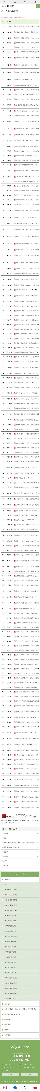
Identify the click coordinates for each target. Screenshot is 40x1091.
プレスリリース (9, 884)
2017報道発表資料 (10, 936)
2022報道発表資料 (10, 910)
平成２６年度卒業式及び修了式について (27, 726)
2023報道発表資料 (10, 905)
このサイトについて (27, 1064)
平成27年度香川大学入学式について (26, 759)
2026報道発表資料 (10, 890)
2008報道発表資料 (10, 983)
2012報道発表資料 (10, 962)
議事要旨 (5, 856)
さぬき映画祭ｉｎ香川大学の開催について (28, 382)
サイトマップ (7, 1064)
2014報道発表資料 (10, 952)
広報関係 (5, 833)
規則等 (4, 861)
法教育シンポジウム (21, 520)
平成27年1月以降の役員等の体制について (27, 545)
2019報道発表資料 (10, 926)
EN (25, 2)
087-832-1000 (22, 1056)
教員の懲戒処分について (22, 289)
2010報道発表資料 (10, 973)
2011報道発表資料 (10, 967)
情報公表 (5, 852)
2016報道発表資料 (10, 941)
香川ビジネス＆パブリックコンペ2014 (26, 467)
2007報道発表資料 (10, 988)
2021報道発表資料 (10, 915)
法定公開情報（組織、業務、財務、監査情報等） (19, 843)
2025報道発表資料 (10, 895)
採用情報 (10, 1074)
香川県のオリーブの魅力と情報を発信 (26, 457)
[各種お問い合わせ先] (15, 2)
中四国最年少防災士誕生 (22, 744)
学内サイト (29, 1074)
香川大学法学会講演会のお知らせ (25, 352)
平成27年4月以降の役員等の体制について (27, 801)
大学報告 (5, 866)
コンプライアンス (8, 1067)
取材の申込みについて (11, 999)
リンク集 (6, 1070)
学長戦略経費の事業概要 (10, 847)
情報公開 (5, 838)
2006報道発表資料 (10, 993)
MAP (4, 2)
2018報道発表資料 (10, 931)
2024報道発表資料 (10, 900)
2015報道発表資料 (10, 947)
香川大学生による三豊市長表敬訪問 (26, 768)
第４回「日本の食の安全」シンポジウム (27, 669)
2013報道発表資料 (10, 957)
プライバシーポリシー (27, 1067)
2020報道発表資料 (10, 921)
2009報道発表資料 (10, 978)
